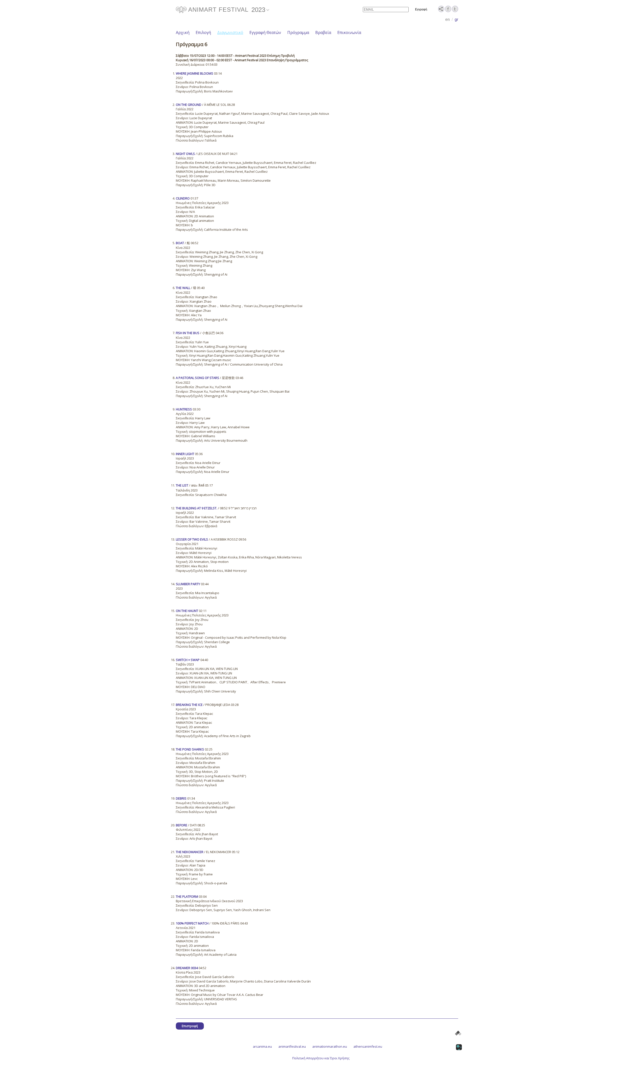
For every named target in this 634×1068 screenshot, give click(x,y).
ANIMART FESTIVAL (218, 9)
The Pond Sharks (190, 749)
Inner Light (185, 454)
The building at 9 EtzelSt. (196, 508)
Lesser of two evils (192, 539)
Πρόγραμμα (298, 32)
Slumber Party (188, 584)
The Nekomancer (189, 852)
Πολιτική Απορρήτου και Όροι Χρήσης (320, 1058)
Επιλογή (203, 32)
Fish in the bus (187, 333)
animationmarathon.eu (329, 1046)
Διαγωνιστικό (230, 32)
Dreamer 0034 (187, 968)
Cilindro (183, 198)
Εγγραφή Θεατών (265, 32)
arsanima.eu (262, 1046)
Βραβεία (323, 32)
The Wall (183, 288)
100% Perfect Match (192, 923)
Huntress (184, 409)
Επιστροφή (190, 1026)
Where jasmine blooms (194, 73)
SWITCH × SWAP (188, 660)
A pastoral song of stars (197, 377)
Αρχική (182, 32)
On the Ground (188, 104)
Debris (181, 798)
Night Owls (185, 153)
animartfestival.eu (292, 1046)
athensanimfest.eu (367, 1046)
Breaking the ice (189, 704)
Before (181, 825)
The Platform (187, 896)
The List (182, 485)
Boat (180, 243)
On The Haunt (187, 610)
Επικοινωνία (349, 32)
